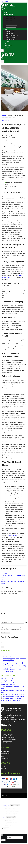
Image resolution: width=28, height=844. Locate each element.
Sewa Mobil (3, 768)
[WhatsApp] (8, 726)
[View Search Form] (2, 50)
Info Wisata (5, 120)
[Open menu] (2, 61)
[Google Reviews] (10, 726)
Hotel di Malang (10, 31)
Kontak (2, 756)
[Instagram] (4, 726)
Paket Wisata (4, 766)
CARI (2, 647)
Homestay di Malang (11, 37)
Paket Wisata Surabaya (11, 25)
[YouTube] (6, 726)
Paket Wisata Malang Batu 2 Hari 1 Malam (12, 696)
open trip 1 (12, 535)
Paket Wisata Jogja (10, 18)
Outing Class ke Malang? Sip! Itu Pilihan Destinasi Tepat (14, 575)
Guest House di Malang (12, 35)
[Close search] (2, 835)
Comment (4, 613)
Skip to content (5, 1)
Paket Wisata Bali (10, 20)
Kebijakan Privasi (5, 758)
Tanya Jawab (4, 754)
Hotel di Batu (9, 33)
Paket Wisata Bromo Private (8, 684)
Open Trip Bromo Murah (7, 681)
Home (4, 115)
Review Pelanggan (5, 751)
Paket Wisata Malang (11, 16)
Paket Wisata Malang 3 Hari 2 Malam (11, 700)
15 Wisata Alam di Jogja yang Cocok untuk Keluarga (12, 581)
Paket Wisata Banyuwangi (12, 22)
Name (3, 619)
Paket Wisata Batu (7, 735)
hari (16, 535)
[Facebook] (2, 726)
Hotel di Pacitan (10, 39)
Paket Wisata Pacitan (11, 27)
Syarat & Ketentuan (5, 753)
